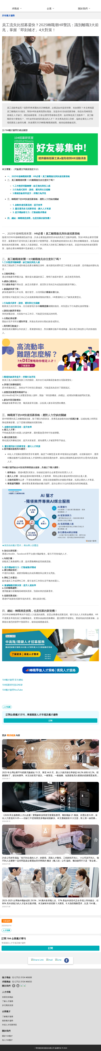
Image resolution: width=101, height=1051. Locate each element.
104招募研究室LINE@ (12, 684)
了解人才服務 (7, 1001)
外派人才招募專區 (9, 1024)
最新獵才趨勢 (7, 1020)
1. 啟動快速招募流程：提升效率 (27, 204)
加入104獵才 (7, 1040)
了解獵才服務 (7, 1016)
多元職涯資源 (7, 1005)
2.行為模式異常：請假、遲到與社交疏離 (31, 189)
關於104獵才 (7, 1036)
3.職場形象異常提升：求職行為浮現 (29, 193)
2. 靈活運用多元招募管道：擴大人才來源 (32, 208)
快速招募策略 (63, 176)
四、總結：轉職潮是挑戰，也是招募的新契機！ (29, 218)
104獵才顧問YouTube (12, 689)
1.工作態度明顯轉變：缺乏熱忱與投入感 (31, 185)
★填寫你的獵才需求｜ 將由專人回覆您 (20, 545)
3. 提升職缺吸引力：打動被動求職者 (30, 212)
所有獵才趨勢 (8, 15)
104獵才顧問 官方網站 (12, 679)
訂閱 (50, 948)
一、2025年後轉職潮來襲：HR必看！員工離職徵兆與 (32, 176)
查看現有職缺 (7, 997)
